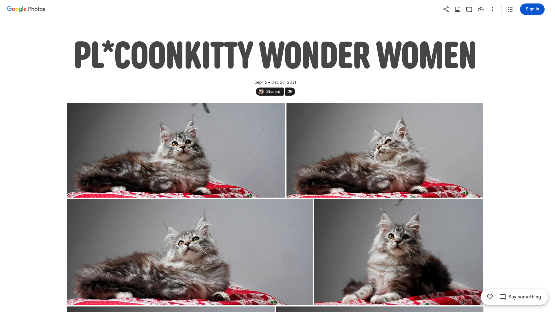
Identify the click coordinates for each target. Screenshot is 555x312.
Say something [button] (524, 297)
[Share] (446, 9)
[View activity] (469, 9)
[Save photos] (480, 9)
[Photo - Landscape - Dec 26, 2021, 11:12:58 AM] (398, 252)
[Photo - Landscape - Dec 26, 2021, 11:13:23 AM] (384, 150)
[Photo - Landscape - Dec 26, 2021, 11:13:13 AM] (190, 252)
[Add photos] (457, 9)
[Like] (490, 297)
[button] (510, 9)
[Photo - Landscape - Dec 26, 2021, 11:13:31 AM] (176, 150)
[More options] (492, 9)
